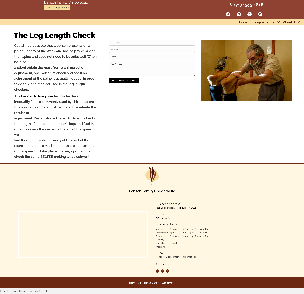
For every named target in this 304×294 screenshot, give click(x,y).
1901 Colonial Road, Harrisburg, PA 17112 (176, 208)
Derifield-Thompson (37, 96)
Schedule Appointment (57, 7)
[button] (158, 282)
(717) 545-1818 (249, 4)
